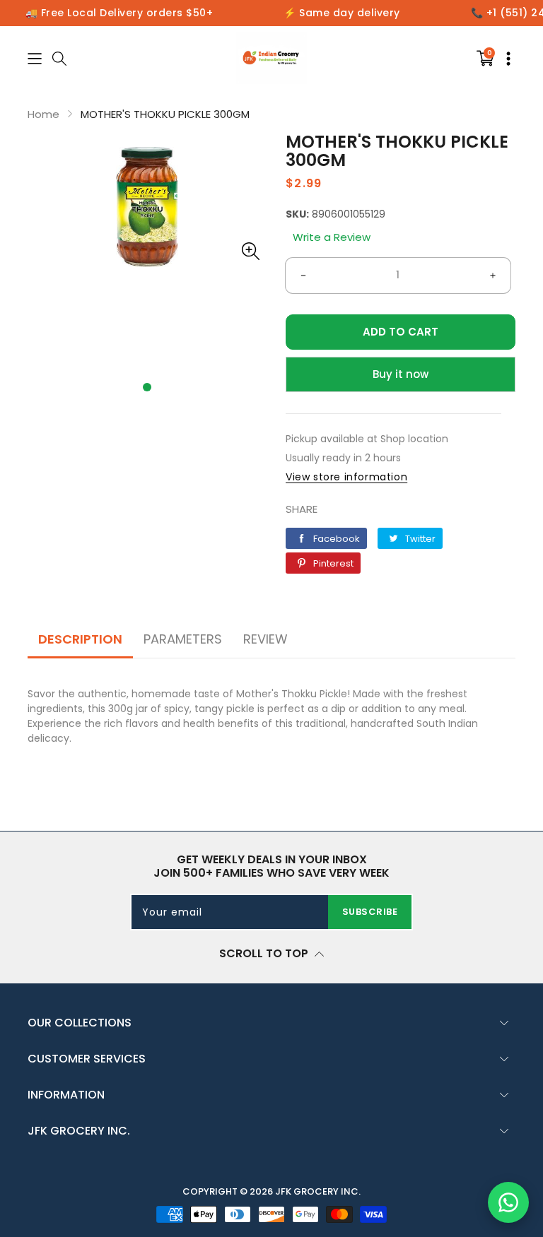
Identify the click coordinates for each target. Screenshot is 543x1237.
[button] (147, 387)
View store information (346, 477)
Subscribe (370, 911)
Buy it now (400, 374)
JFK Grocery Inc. (318, 1191)
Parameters (183, 639)
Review (265, 639)
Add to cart (400, 331)
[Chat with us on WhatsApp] (508, 1202)
